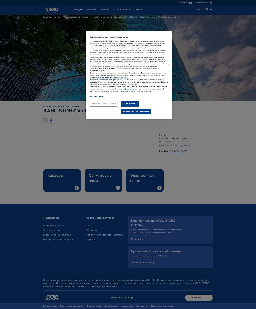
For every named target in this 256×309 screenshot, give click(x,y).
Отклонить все (130, 103)
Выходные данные (96, 96)
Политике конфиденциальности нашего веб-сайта (109, 77)
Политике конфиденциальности (126, 89)
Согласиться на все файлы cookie (136, 111)
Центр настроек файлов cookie (103, 103)
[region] (129, 75)
